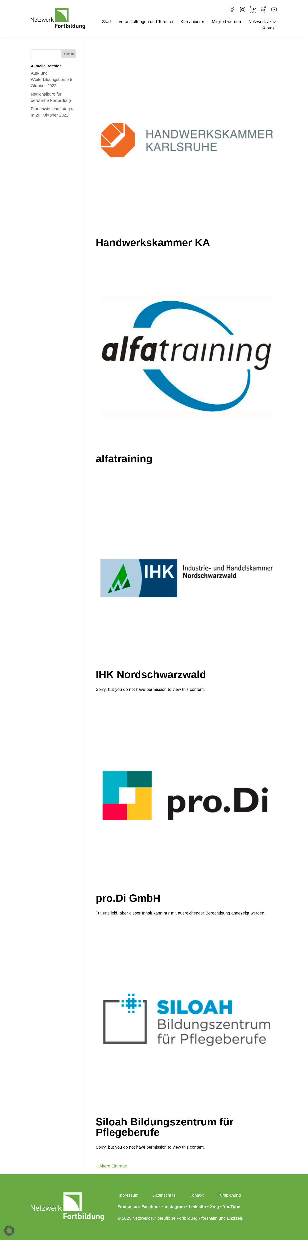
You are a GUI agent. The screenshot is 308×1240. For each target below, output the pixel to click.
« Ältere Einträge (111, 1166)
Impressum (128, 1195)
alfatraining (124, 458)
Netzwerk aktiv (262, 22)
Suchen (69, 53)
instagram (175, 1206)
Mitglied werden (226, 22)
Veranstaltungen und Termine (146, 22)
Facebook (151, 1206)
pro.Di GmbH (128, 898)
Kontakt (268, 28)
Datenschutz (164, 1195)
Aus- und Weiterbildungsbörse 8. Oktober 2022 (52, 79)
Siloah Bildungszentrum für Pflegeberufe (164, 1127)
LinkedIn (197, 1206)
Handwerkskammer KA (153, 242)
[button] (9, 1231)
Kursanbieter (192, 22)
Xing (214, 1206)
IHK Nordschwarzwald (151, 674)
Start (106, 22)
